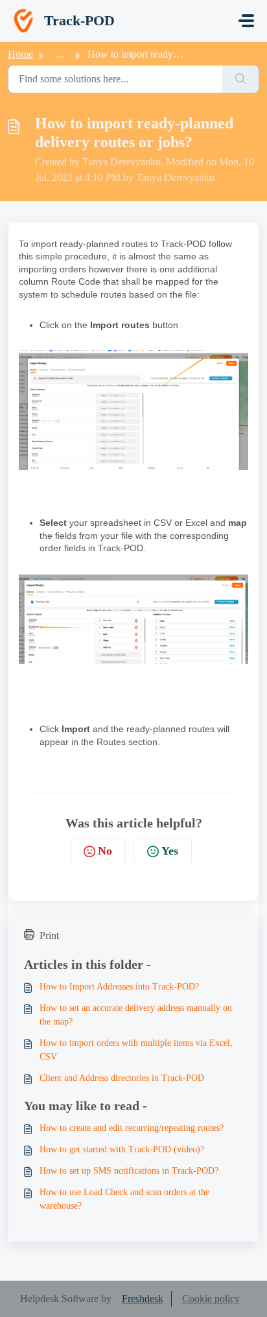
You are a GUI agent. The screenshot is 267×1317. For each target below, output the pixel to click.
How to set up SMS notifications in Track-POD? (129, 1171)
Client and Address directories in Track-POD (122, 1078)
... (60, 54)
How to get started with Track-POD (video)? (122, 1149)
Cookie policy (211, 1298)
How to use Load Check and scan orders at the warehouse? (124, 1199)
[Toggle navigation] (246, 20)
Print (49, 935)
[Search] (240, 79)
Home (20, 54)
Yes (169, 850)
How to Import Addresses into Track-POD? (119, 986)
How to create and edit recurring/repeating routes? (132, 1128)
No (105, 850)
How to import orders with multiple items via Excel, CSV (136, 1050)
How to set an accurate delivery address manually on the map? (136, 1014)
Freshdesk (142, 1298)
